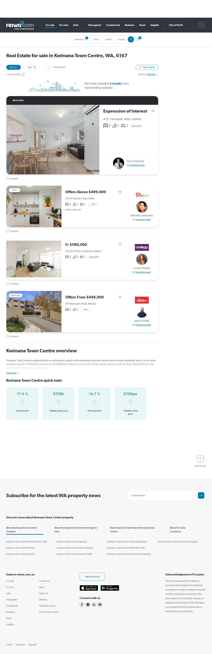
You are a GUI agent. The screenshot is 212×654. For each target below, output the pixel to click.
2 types (121, 39)
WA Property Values (48, 612)
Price (96, 39)
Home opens (47, 67)
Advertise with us (47, 606)
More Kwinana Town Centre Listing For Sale (75, 529)
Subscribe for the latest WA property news (53, 495)
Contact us (44, 581)
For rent (63, 25)
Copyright (32, 644)
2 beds (108, 39)
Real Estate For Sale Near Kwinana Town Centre (132, 529)
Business (129, 25)
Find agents (94, 25)
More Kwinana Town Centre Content (21, 529)
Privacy (9, 644)
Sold (75, 25)
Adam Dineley (141, 320)
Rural (142, 25)
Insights (154, 25)
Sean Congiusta (135, 161)
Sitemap (43, 599)
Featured (151, 74)
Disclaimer (20, 644)
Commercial (113, 25)
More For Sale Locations (177, 529)
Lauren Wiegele (141, 268)
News (42, 587)
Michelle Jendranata (142, 215)
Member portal (92, 576)
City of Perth (176, 25)
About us (43, 593)
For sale (50, 25)
